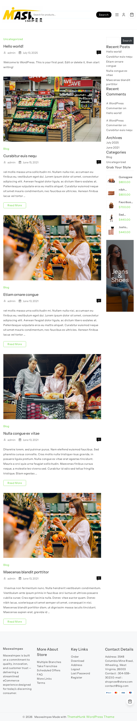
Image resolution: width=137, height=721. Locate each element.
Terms (41, 682)
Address (76, 665)
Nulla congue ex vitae (21, 433)
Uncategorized (13, 39)
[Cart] (132, 15)
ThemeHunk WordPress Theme (90, 717)
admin (12, 52)
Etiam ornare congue (20, 294)
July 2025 (112, 142)
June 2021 (112, 147)
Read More (14, 205)
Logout (75, 669)
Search (104, 14)
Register (76, 677)
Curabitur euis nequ (20, 156)
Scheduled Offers (48, 670)
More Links (44, 678)
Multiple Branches (49, 662)
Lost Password (80, 673)
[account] (124, 15)
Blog (6, 148)
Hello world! (13, 46)
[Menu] (117, 15)
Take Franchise (47, 666)
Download (77, 660)
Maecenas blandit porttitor (26, 572)
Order (75, 656)
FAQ (40, 674)
